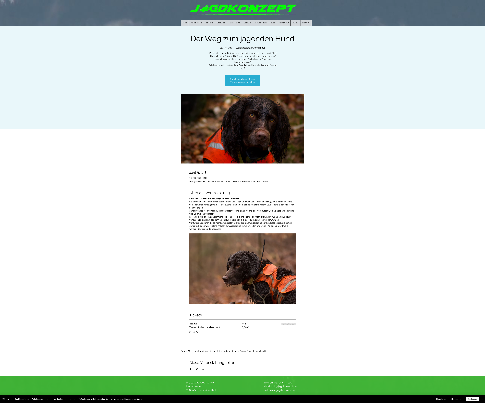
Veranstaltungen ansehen (242, 82)
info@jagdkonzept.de (284, 386)
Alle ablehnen (456, 399)
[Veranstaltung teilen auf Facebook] (190, 369)
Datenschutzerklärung (133, 399)
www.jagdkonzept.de (282, 390)
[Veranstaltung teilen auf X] (197, 369)
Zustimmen (472, 399)
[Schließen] (481, 399)
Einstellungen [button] (441, 399)
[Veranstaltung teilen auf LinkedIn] (203, 369)
